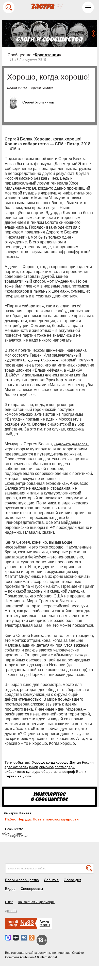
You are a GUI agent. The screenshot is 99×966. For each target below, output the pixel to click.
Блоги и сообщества (22, 880)
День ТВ (11, 911)
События (51, 880)
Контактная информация (36, 902)
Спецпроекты (32, 888)
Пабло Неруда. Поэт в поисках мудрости (42, 819)
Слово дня (72, 880)
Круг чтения (47, 55)
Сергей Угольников (38, 102)
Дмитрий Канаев (17, 813)
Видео (10, 888)
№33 (27, 922)
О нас (9, 902)
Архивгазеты (45, 923)
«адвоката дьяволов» (71, 444)
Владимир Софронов (41, 360)
